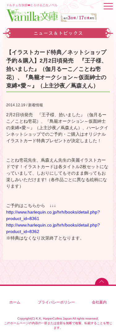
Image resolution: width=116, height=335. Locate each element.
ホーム (14, 302)
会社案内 (99, 302)
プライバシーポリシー (56, 302)
